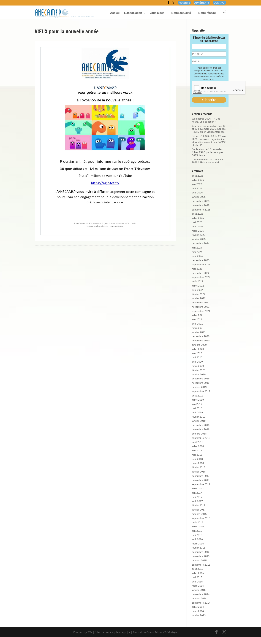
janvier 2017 (199, 509)
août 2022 (197, 281)
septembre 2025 (201, 209)
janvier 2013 (199, 615)
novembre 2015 (201, 556)
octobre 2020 (199, 344)
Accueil (115, 13)
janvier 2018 (199, 471)
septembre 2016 (201, 518)
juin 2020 (197, 353)
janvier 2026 (199, 196)
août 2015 (197, 568)
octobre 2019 (199, 387)
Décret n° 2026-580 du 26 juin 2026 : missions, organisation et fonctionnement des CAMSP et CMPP (209, 140)
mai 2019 (197, 408)
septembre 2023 (201, 264)
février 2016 (198, 547)
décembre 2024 (201, 243)
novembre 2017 (201, 480)
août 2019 (197, 395)
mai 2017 (197, 497)
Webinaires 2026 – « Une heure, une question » (206, 120)
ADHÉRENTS (202, 2)
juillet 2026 (198, 180)
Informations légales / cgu (110, 632)
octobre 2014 (199, 598)
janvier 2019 (199, 420)
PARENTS (184, 2)
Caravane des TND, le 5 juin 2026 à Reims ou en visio (208, 161)
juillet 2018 (198, 446)
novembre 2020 (201, 340)
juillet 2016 (198, 526)
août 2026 (197, 175)
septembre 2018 (201, 437)
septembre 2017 (201, 484)
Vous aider (156, 13)
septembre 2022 (201, 277)
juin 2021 (197, 319)
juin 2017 (197, 492)
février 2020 (198, 370)
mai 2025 (197, 222)
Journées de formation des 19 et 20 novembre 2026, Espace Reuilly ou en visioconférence (209, 129)
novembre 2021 (201, 306)
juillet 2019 (198, 399)
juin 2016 (197, 530)
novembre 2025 (201, 205)
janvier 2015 (199, 590)
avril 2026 (197, 192)
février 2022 (198, 294)
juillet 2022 (198, 285)
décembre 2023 (201, 260)
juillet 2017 (198, 488)
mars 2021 (198, 327)
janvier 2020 (199, 374)
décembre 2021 (201, 302)
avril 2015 (197, 581)
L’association (133, 13)
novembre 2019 (201, 382)
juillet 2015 (198, 573)
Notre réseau (207, 13)
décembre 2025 (201, 201)
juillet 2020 (198, 349)
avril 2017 (197, 501)
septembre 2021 (201, 311)
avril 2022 (197, 289)
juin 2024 (197, 247)
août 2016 (197, 522)
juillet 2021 (198, 315)
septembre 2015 (201, 564)
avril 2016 (197, 539)
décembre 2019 (201, 378)
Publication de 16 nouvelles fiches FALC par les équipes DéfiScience (207, 152)
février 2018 (198, 467)
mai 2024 (197, 251)
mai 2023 (197, 268)
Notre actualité (181, 13)
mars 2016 (198, 543)
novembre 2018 (201, 429)
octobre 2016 (199, 513)
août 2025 (197, 213)
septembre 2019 (201, 391)
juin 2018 (197, 450)
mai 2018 (197, 454)
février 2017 (198, 505)
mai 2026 (197, 188)
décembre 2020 (201, 336)
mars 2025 (198, 230)
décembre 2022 (201, 273)
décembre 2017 (201, 475)
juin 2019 (197, 404)
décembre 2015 (201, 551)
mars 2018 (198, 463)
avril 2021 (197, 323)
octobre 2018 (199, 433)
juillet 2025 (198, 218)
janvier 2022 (199, 298)
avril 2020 (197, 361)
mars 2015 (198, 585)
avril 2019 (197, 412)
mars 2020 (198, 366)
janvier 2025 (199, 239)
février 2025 (198, 234)
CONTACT (220, 2)
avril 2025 (197, 226)
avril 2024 (197, 256)
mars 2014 (198, 611)
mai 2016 (197, 535)
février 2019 (198, 416)
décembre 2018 (201, 425)
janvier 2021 (199, 332)
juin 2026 (197, 184)
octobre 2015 (199, 560)
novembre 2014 (201, 594)
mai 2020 (197, 357)
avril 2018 (197, 459)
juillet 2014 (198, 606)
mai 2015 (197, 577)
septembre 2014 (201, 602)
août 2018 (197, 442)
